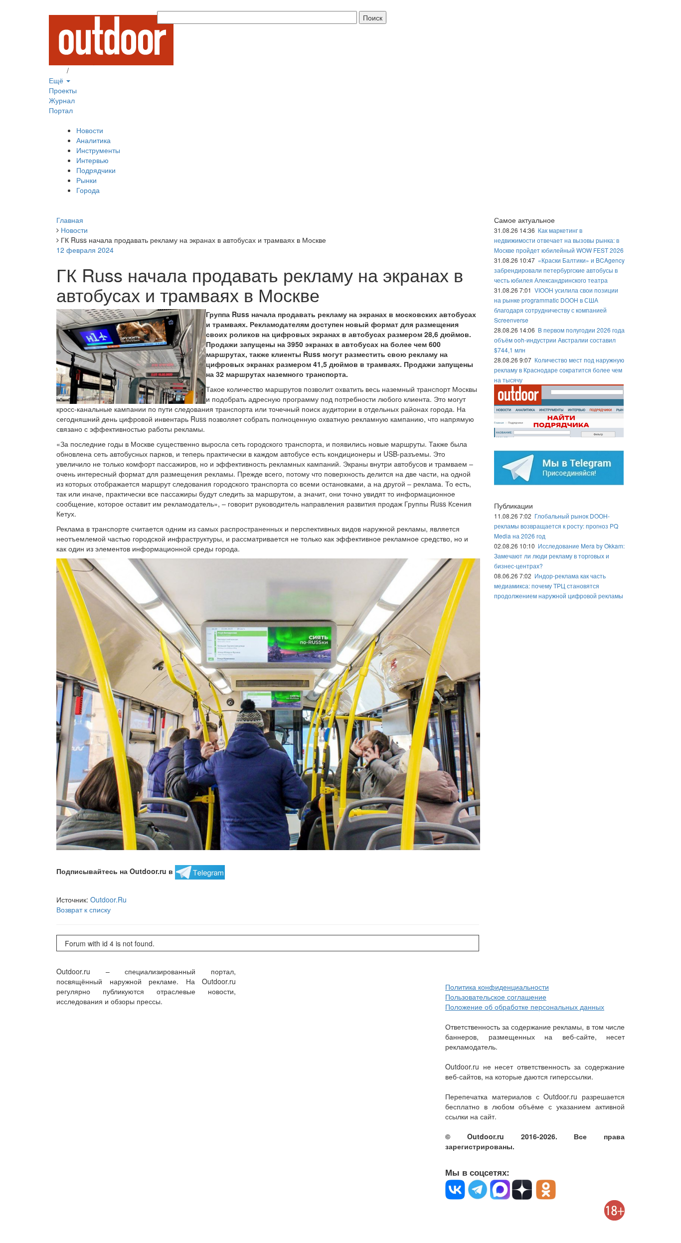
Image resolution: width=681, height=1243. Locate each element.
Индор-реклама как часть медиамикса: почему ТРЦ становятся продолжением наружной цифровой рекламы (558, 585)
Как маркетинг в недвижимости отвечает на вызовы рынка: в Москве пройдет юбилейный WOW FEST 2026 (559, 240)
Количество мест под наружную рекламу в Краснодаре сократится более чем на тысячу (559, 369)
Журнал (62, 100)
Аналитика (93, 140)
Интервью (92, 160)
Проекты (63, 90)
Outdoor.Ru (108, 899)
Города (88, 190)
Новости (89, 130)
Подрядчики (96, 170)
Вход (57, 70)
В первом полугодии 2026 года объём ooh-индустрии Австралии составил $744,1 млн (559, 340)
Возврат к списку (83, 909)
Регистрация (91, 70)
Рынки (86, 180)
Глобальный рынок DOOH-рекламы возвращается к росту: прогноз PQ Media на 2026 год (556, 526)
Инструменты (98, 150)
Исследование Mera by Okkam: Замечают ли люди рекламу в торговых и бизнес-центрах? (559, 555)
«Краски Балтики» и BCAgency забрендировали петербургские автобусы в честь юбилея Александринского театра (559, 270)
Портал (61, 110)
